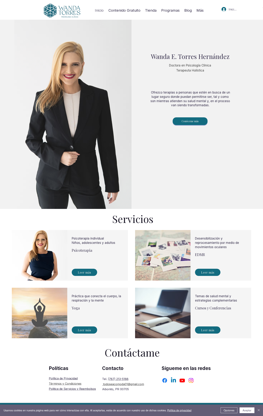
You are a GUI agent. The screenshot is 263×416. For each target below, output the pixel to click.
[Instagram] (191, 380)
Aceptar (247, 410)
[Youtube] (182, 380)
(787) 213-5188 (118, 379)
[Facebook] (165, 380)
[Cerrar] (259, 410)
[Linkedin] (173, 380)
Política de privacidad (179, 410)
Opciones (229, 410)
